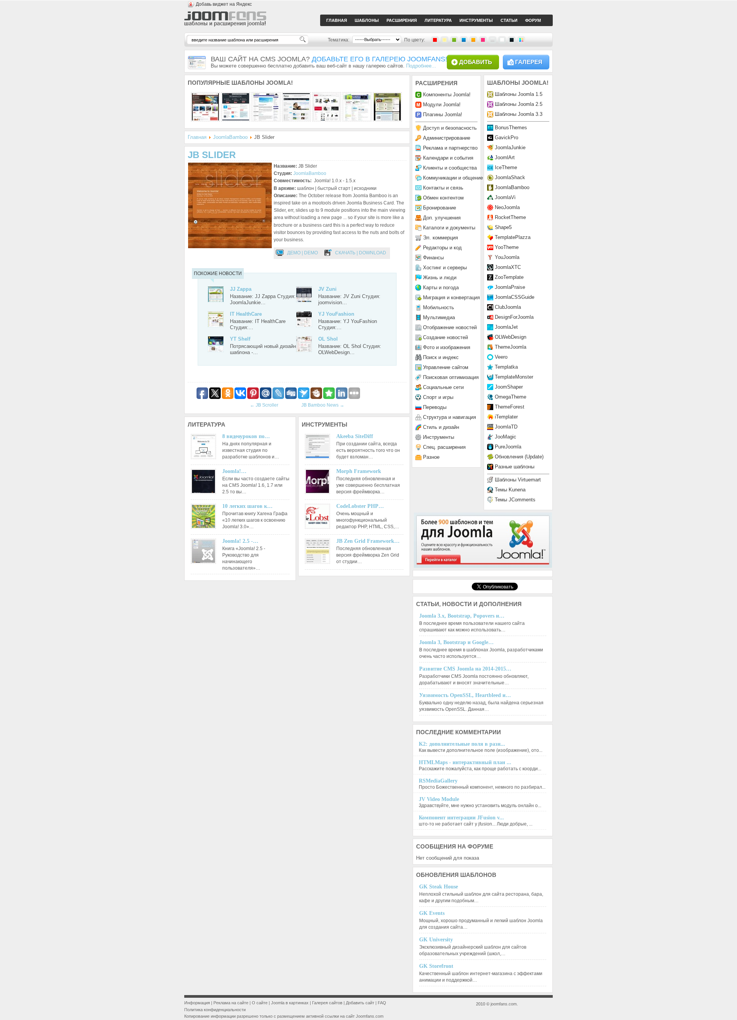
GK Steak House (438, 887)
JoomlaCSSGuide (514, 297)
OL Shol (328, 339)
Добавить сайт (360, 1002)
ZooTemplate (509, 277)
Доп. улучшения (442, 218)
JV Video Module (439, 799)
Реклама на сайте (230, 1002)
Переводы (434, 407)
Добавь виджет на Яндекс (224, 4)
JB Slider (212, 155)
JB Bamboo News (322, 405)
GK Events (432, 913)
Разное (431, 457)
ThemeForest (509, 407)
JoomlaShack (510, 177)
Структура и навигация (449, 417)
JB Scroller (264, 405)
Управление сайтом (445, 367)
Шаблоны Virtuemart (518, 480)
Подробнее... (421, 66)
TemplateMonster (514, 377)
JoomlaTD (506, 427)
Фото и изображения (446, 347)
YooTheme (507, 247)
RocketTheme (510, 217)
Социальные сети (443, 387)
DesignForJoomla (514, 317)
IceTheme (506, 167)
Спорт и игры (438, 397)
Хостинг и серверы (445, 267)
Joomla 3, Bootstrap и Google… (456, 642)
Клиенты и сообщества (450, 168)
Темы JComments (515, 500)
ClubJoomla (508, 307)
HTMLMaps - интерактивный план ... (465, 762)
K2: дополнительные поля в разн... (462, 744)
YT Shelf (240, 339)
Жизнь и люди (439, 277)
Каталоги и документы (449, 228)
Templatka (506, 367)
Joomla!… (234, 471)
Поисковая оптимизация (451, 377)
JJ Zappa (240, 289)
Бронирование (439, 208)
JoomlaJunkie (510, 147)
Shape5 (503, 227)
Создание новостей (445, 337)
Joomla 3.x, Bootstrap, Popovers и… (461, 616)
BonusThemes (511, 127)
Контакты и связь (443, 188)
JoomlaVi (505, 197)
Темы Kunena (510, 490)
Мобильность (438, 307)
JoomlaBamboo (230, 137)
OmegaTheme (510, 397)
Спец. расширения (444, 447)
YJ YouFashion (336, 314)
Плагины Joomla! (442, 114)
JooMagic (505, 437)
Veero (501, 357)
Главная (197, 137)
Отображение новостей (450, 327)
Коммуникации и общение (453, 178)
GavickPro (506, 137)
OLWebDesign (510, 337)
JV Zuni (327, 289)
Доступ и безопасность (450, 128)
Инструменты (438, 437)
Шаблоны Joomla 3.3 (518, 114)
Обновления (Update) (519, 457)
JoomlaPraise (510, 287)
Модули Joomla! (442, 104)
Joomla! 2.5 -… (240, 541)
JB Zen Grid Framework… (368, 541)
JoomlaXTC (508, 267)
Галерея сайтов (327, 1002)
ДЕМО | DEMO (302, 252)
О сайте (260, 1002)
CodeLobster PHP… (360, 506)
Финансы (433, 257)
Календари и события (448, 158)
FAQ (382, 1002)
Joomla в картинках (290, 1002)
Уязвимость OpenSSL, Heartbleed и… (465, 695)
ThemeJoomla (510, 347)
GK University (436, 940)
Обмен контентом (443, 198)
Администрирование (446, 138)
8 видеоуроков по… (246, 436)
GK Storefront (436, 966)
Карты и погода (441, 287)
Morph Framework (358, 471)
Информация (197, 1002)
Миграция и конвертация (451, 297)
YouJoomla (507, 257)
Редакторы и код (442, 247)
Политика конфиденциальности (215, 1009)
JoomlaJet (506, 327)
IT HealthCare (246, 314)
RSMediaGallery (438, 781)
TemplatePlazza (512, 237)
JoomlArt (505, 157)
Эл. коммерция (440, 238)
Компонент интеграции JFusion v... (461, 818)
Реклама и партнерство (450, 148)
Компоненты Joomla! (447, 94)
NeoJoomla (507, 207)
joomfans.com (504, 1004)
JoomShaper (509, 387)
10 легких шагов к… (247, 506)
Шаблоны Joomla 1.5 (518, 94)
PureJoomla (508, 447)
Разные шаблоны (514, 467)
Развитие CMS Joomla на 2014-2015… (465, 669)
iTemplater (506, 417)
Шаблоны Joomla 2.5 (518, 104)
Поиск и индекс (441, 357)
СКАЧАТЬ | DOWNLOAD (360, 252)
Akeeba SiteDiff (354, 436)
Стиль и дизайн (441, 427)
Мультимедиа (439, 317)
